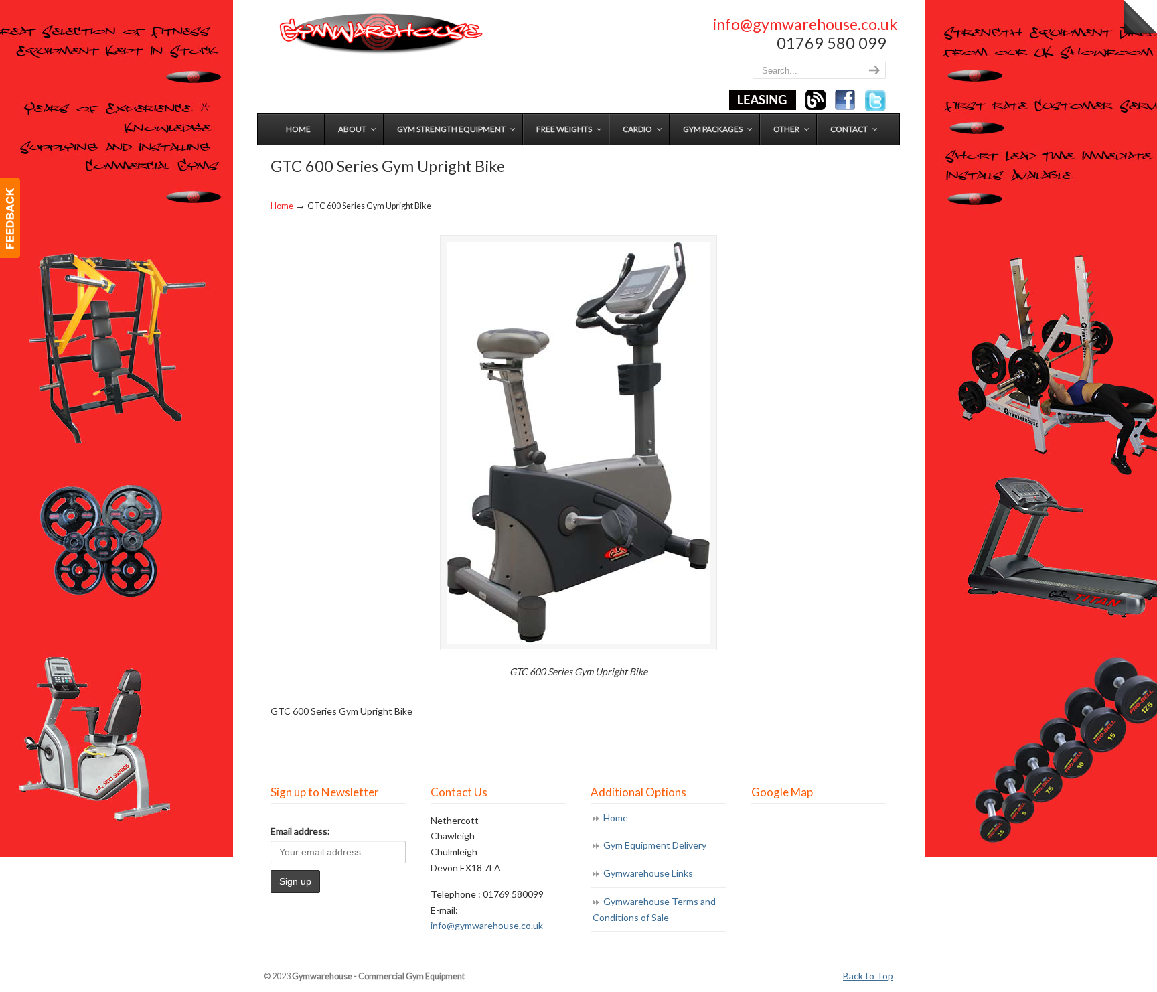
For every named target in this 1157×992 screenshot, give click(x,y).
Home (282, 206)
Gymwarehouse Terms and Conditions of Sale (654, 909)
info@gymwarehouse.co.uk (805, 24)
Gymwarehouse (380, 34)
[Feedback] (10, 218)
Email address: (300, 831)
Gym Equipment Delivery (654, 845)
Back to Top (868, 975)
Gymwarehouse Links (648, 873)
